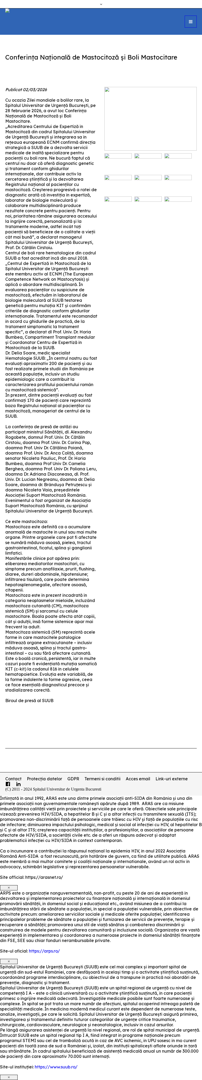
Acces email (138, 778)
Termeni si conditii (102, 778)
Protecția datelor (44, 778)
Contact (13, 778)
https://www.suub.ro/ (56, 1066)
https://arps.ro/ (44, 951)
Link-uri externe (171, 778)
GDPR (73, 778)
